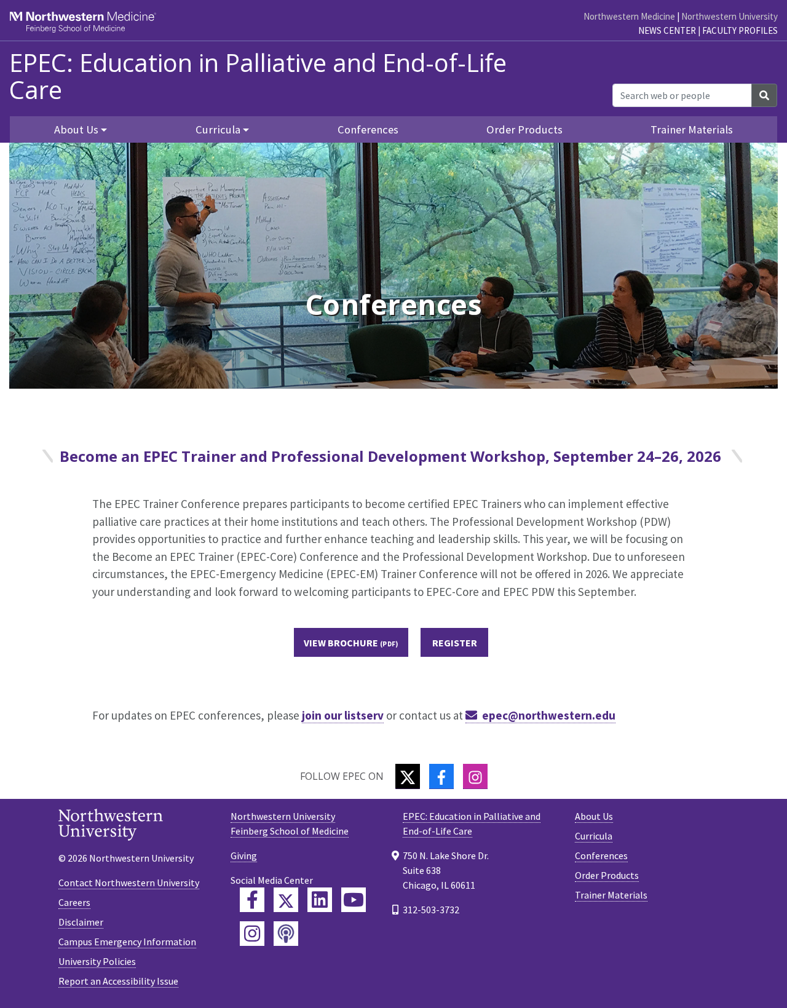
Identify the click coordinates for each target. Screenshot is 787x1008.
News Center (667, 30)
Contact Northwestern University (128, 882)
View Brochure (341, 643)
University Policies (97, 961)
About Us (594, 816)
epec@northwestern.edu (548, 715)
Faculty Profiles (740, 30)
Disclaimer (80, 922)
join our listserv (343, 715)
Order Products (524, 129)
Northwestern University (729, 16)
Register (454, 643)
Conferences (368, 129)
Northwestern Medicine (629, 16)
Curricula (593, 836)
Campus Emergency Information (127, 941)
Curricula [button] (218, 129)
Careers (74, 902)
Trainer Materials (692, 129)
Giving (244, 855)
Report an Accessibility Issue (118, 981)
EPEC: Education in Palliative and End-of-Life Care (258, 76)
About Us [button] (76, 129)
